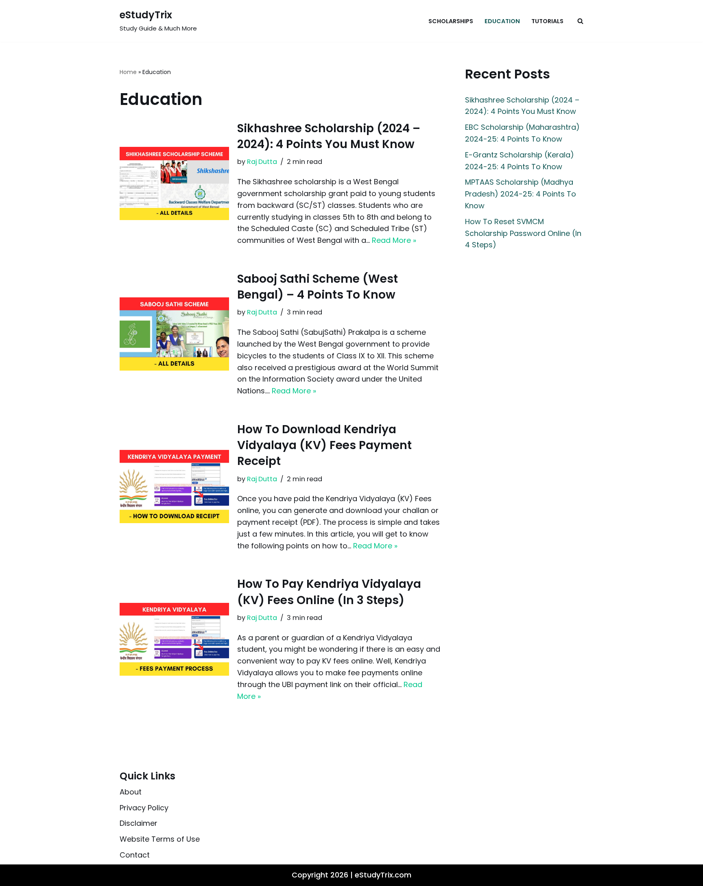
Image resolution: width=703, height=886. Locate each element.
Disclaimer (138, 823)
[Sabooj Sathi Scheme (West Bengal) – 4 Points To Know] (174, 333)
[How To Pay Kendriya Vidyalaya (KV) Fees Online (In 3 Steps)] (174, 639)
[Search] (580, 21)
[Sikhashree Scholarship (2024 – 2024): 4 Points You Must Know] (174, 183)
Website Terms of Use (160, 839)
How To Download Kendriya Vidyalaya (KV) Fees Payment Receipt (324, 445)
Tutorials (547, 21)
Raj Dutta (262, 161)
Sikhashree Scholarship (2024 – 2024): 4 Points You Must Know (328, 136)
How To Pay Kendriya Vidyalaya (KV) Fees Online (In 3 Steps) (329, 592)
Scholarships (450, 21)
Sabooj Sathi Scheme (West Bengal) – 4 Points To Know (317, 287)
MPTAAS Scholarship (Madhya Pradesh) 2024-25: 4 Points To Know (520, 194)
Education (502, 21)
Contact (135, 855)
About (131, 792)
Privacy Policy (144, 808)
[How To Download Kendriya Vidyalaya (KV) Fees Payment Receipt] (174, 486)
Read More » (394, 240)
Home (128, 72)
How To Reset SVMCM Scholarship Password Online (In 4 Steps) (523, 233)
